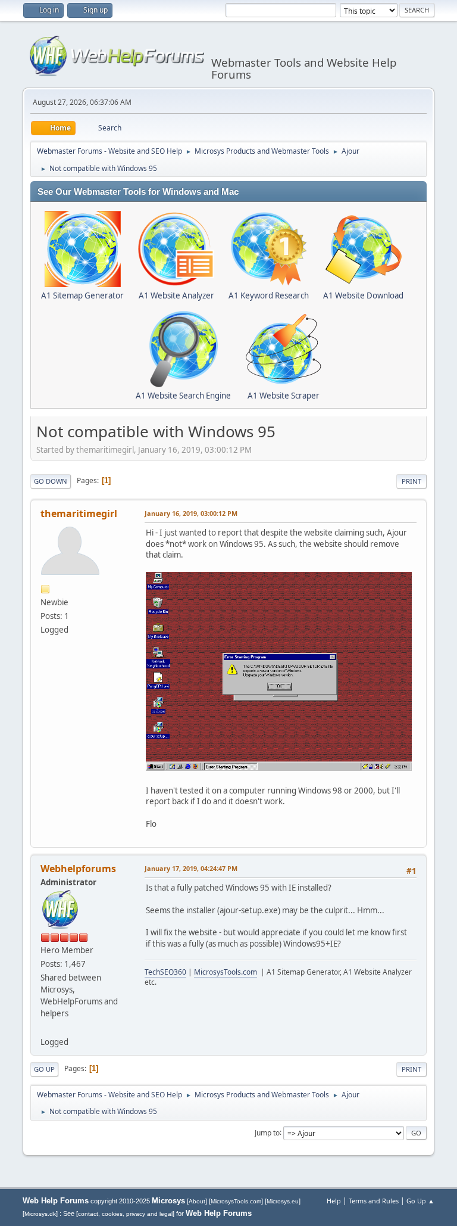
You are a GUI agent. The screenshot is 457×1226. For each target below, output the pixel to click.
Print (411, 481)
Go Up (44, 1069)
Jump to (267, 1132)
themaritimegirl (78, 513)
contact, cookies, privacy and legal (125, 1214)
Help (334, 1200)
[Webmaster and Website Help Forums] (45, 1027)
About (197, 1201)
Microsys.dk (40, 1214)
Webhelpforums (78, 868)
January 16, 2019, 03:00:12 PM (191, 513)
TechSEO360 (165, 972)
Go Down (50, 481)
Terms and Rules (374, 1200)
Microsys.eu (283, 1201)
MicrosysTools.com (225, 972)
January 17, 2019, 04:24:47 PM (191, 868)
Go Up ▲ (420, 1200)
